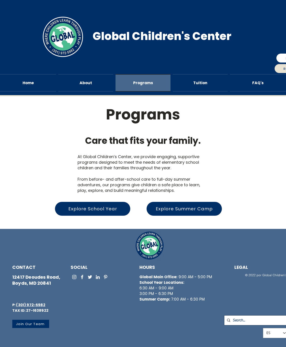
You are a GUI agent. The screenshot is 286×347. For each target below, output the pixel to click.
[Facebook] (82, 277)
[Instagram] (74, 277)
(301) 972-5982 (30, 304)
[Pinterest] (105, 277)
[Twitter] (90, 277)
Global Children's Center (162, 36)
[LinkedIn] (98, 277)
